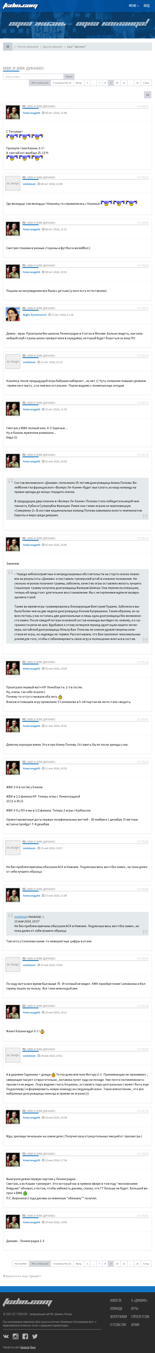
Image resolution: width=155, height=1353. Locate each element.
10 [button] (117, 82)
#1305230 (143, 454)
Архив (135, 1325)
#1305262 (143, 662)
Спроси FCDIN (140, 1317)
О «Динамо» (139, 1301)
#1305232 (143, 538)
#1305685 (143, 841)
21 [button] (137, 82)
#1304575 (143, 308)
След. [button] (146, 82)
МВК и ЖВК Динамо (23, 68)
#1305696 (143, 1006)
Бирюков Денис (28, 1347)
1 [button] (87, 82)
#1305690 (143, 958)
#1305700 (143, 1111)
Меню (133, 6)
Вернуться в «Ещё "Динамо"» (23, 1276)
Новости (115, 1301)
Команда (116, 1309)
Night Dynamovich (34, 315)
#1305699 (143, 1049)
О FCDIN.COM (118, 1325)
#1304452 (143, 177)
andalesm (29, 184)
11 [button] (124, 82)
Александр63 (31, 113)
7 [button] (99, 82)
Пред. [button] (79, 82)
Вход (147, 6)
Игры (134, 1309)
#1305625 (143, 719)
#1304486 (143, 265)
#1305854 (143, 1215)
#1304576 (143, 355)
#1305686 (143, 889)
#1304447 (143, 106)
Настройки (21, 1263)
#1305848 (143, 1153)
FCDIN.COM (20, 6)
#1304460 (143, 222)
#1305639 (143, 761)
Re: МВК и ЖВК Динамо (38, 106)
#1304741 (143, 402)
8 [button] (105, 82)
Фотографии (118, 1317)
